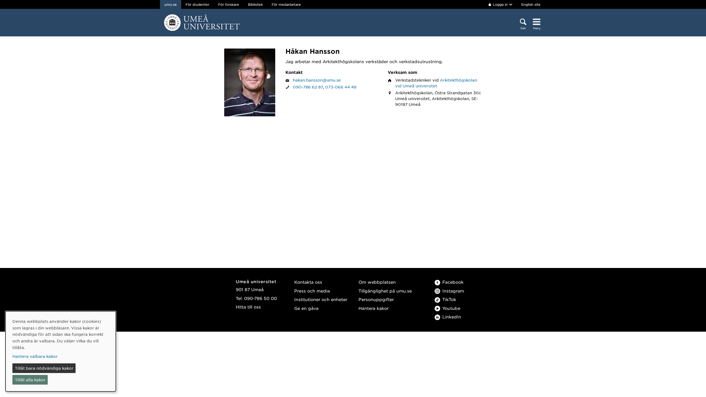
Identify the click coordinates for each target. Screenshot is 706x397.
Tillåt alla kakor (30, 379)
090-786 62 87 (308, 86)
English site (531, 4)
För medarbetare (286, 4)
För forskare (228, 4)
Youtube (451, 308)
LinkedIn (451, 316)
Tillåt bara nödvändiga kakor (44, 368)
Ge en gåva (306, 308)
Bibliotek (255, 4)
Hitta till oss (248, 306)
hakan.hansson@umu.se (317, 79)
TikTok (449, 299)
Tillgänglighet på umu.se (385, 290)
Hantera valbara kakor (35, 356)
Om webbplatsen (377, 282)
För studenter (197, 4)
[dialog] (61, 351)
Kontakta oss (308, 282)
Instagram (453, 290)
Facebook (453, 282)
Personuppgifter (376, 299)
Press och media (312, 290)
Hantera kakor (374, 308)
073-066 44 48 (340, 86)
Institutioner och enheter (320, 299)
